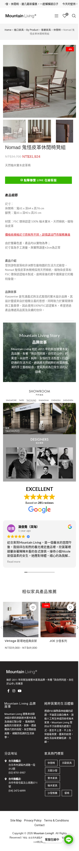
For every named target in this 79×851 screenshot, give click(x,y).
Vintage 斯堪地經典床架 (20, 631)
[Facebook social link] (7, 685)
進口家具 (17, 30)
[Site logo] (20, 15)
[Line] (65, 839)
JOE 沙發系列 (56, 631)
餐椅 (65, 787)
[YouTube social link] (18, 685)
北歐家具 (15, 720)
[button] (7, 80)
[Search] (71, 16)
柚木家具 (51, 779)
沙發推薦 (51, 787)
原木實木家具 (27, 712)
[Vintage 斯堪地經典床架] (20, 611)
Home (6, 30)
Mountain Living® (42, 827)
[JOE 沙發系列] (56, 611)
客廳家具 (44, 30)
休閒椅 (55, 30)
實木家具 (51, 772)
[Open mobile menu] (53, 16)
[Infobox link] (38, 348)
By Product (31, 30)
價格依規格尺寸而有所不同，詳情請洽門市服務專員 (37, 230)
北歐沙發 (51, 764)
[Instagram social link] (12, 685)
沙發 (17, 716)
